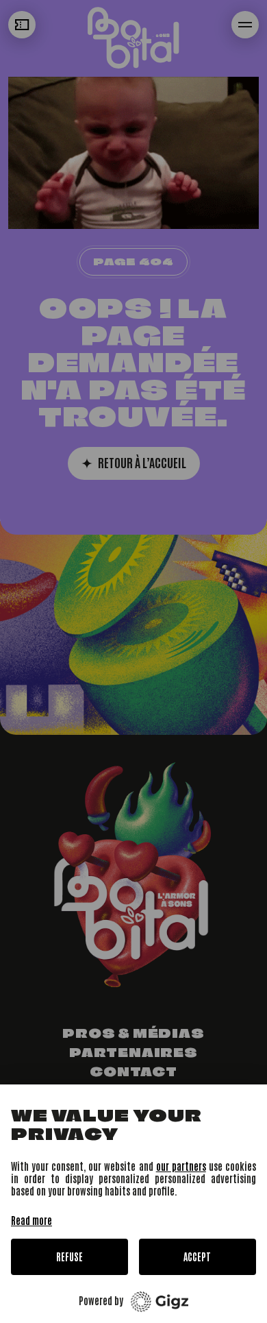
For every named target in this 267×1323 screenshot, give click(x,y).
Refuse (69, 1256)
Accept (197, 1256)
